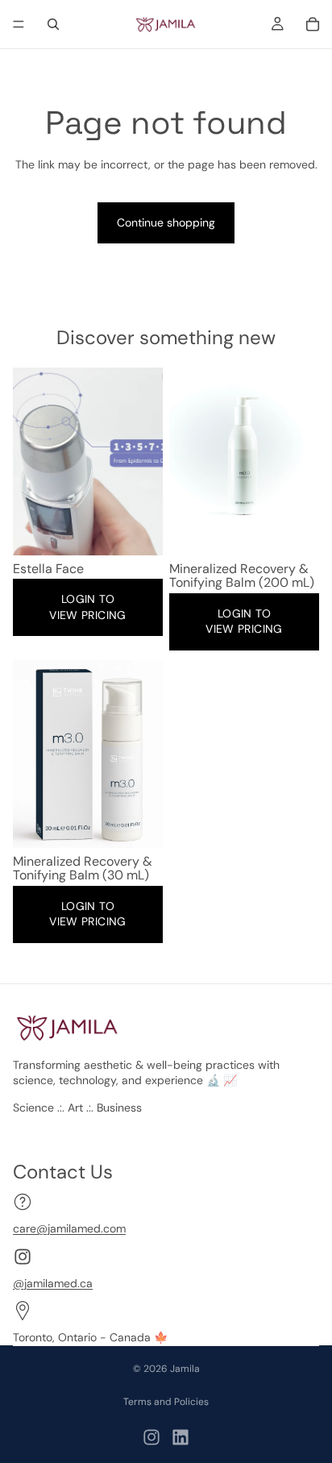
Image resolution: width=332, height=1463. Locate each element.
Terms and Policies (166, 1401)
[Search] (53, 24)
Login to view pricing (87, 607)
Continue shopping (166, 222)
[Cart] (312, 24)
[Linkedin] (180, 1437)
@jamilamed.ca (53, 1282)
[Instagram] (151, 1437)
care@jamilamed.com (69, 1228)
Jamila (185, 1368)
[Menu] (18, 24)
